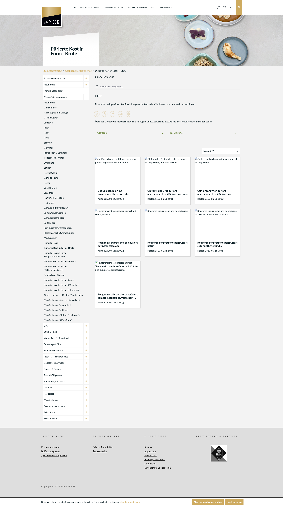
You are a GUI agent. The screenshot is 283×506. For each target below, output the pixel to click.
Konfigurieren (234, 501)
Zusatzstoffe (176, 132)
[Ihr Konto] (239, 7)
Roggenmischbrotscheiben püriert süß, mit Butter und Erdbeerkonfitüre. (217, 244)
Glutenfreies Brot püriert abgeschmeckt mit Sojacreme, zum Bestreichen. (167, 192)
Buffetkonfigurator (50, 451)
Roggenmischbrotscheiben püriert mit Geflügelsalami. (118, 244)
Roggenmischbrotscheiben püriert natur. (167, 244)
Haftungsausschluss (154, 459)
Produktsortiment (50, 447)
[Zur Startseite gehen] (51, 16)
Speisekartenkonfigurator (54, 455)
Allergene (102, 132)
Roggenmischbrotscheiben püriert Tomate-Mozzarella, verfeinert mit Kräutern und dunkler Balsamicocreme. (118, 296)
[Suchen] (218, 7)
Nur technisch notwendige (208, 501)
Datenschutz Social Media (157, 467)
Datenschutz (150, 463)
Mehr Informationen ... (130, 502)
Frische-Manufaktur (103, 447)
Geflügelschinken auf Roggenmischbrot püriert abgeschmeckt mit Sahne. (112, 192)
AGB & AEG (150, 455)
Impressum (150, 451)
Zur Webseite (100, 451)
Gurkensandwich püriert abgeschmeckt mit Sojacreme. (214, 192)
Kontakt (148, 447)
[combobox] (167, 86)
